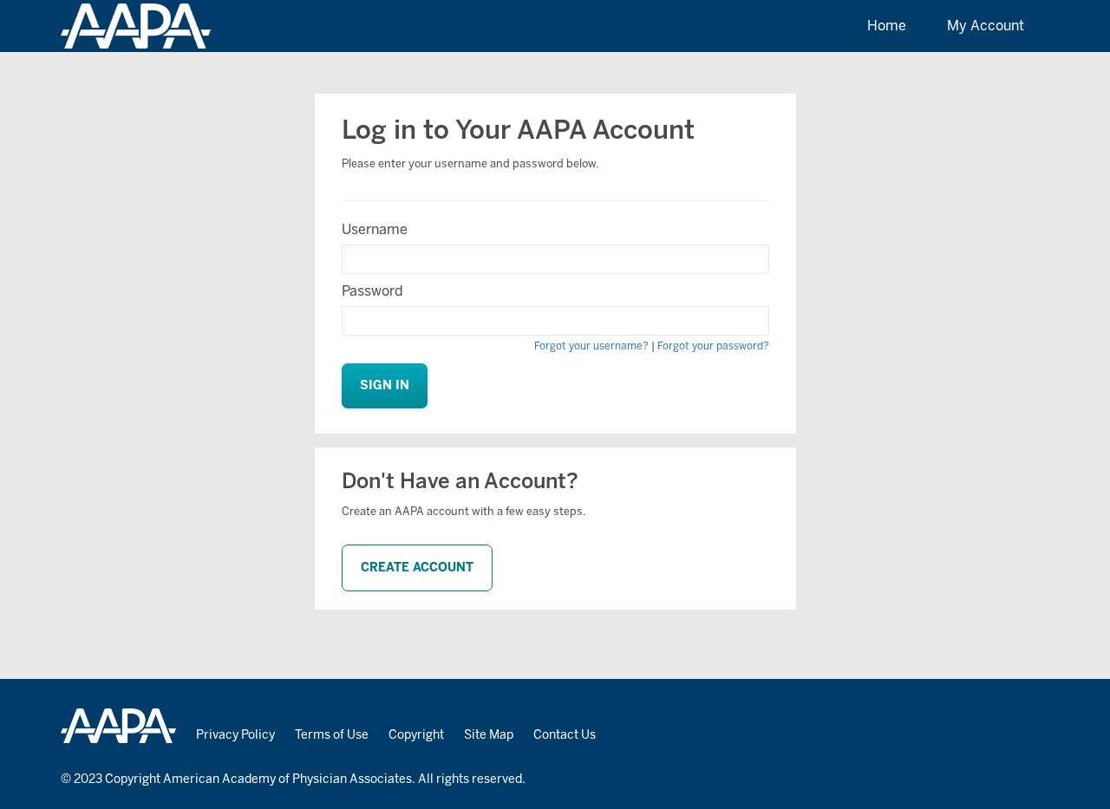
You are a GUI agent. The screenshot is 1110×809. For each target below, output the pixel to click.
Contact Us (564, 734)
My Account (985, 25)
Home (886, 25)
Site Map (488, 734)
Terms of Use (332, 734)
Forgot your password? (713, 346)
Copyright (416, 734)
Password (372, 291)
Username (375, 229)
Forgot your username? (591, 346)
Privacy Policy (235, 734)
